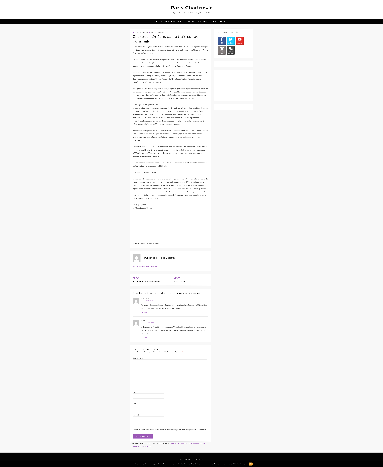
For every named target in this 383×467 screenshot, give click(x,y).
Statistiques (203, 21)
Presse (214, 21)
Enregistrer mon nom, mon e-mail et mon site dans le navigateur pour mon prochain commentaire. (170, 429)
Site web (136, 415)
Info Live (191, 21)
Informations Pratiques (175, 21)
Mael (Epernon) (145, 298)
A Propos (223, 21)
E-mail (135, 403)
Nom (135, 392)
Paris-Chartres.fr (191, 7)
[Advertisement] (147, 225)
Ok (251, 464)
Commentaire (138, 358)
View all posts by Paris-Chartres (145, 266)
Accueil (159, 21)
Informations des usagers (149, 244)
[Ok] (381, 464)
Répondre (144, 312)
